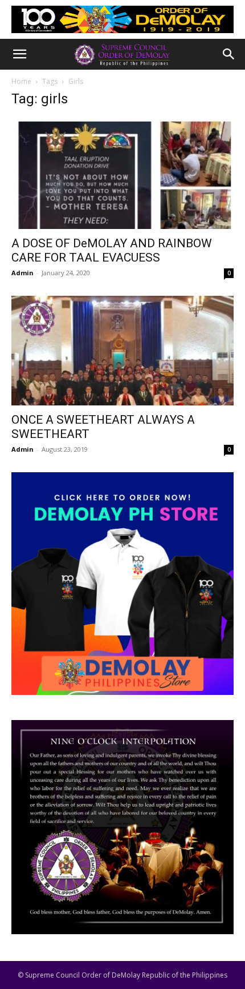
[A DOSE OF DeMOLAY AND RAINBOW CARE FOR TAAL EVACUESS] (122, 174)
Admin (22, 272)
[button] (19, 54)
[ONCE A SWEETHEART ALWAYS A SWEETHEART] (122, 351)
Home (21, 81)
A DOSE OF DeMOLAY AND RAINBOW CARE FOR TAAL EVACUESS (111, 250)
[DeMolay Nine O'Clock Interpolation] (122, 827)
